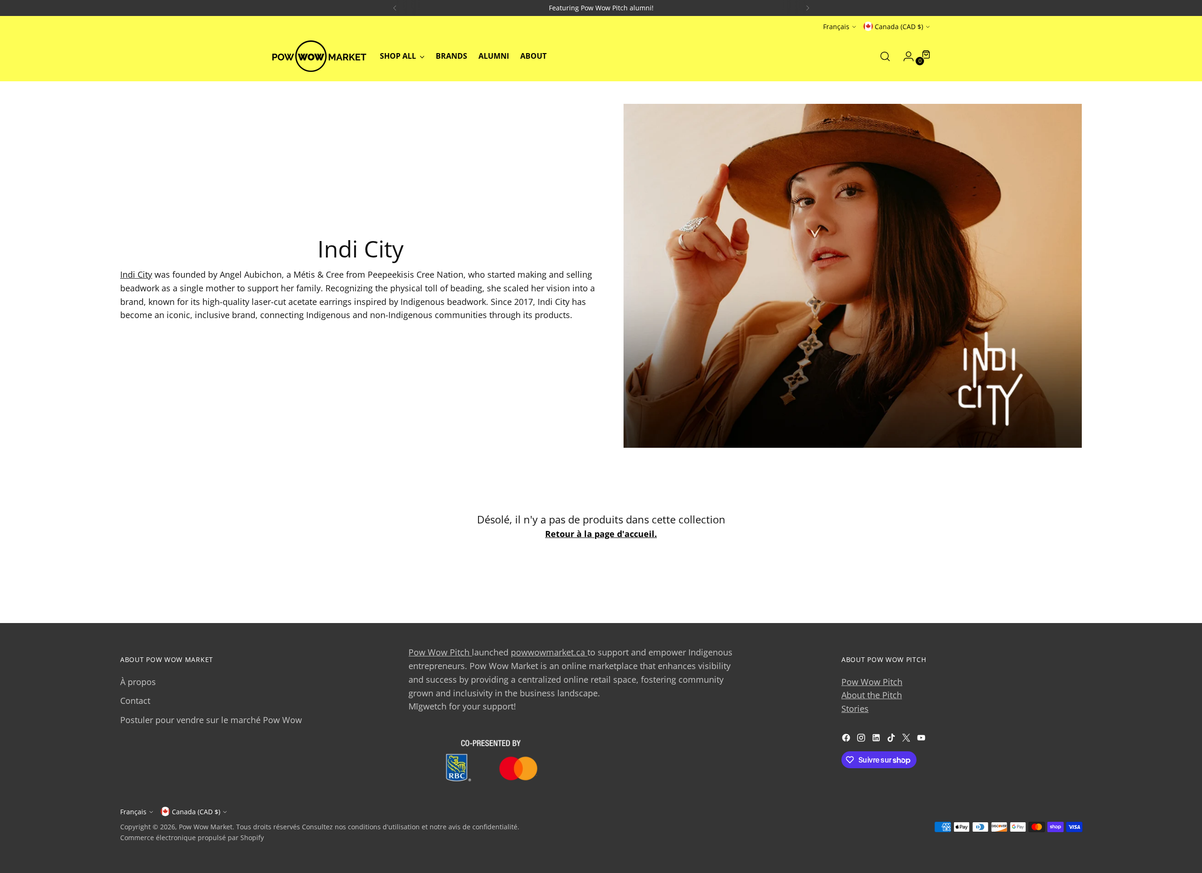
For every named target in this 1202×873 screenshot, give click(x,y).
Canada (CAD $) (899, 26)
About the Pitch (871, 695)
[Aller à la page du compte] (904, 56)
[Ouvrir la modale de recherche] (885, 56)
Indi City (136, 274)
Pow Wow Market (205, 826)
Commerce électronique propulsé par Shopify (192, 837)
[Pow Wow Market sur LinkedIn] (877, 739)
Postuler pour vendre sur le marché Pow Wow (211, 719)
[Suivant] (807, 8)
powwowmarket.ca (549, 652)
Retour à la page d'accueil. (601, 533)
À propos (138, 681)
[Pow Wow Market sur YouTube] (922, 739)
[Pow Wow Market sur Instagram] (862, 739)
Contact (135, 700)
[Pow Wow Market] (319, 56)
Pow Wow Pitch (440, 652)
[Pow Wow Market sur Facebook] (847, 739)
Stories (855, 708)
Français (836, 26)
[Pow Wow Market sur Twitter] (907, 739)
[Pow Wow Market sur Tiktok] (892, 739)
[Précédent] (395, 8)
